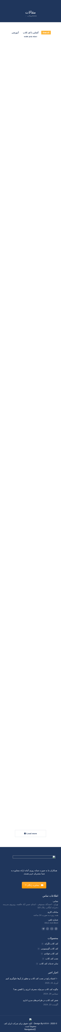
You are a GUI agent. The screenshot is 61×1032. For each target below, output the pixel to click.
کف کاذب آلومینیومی (49, 948)
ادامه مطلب (10, 138)
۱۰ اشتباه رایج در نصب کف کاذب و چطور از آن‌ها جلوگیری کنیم (31, 106)
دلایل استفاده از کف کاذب (42, 697)
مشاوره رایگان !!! (32, 885)
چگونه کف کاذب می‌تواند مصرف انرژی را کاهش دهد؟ (33, 209)
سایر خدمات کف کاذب (48, 963)
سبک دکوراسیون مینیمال (43, 793)
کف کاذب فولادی (51, 953)
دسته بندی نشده (30, 36)
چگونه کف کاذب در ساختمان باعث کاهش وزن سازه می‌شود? (33, 408)
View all (46, 32)
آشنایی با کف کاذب (30, 32)
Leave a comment (35, 112)
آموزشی (15, 32)
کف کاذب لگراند (51, 943)
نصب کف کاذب (51, 958)
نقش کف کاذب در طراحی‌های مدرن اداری (32, 310)
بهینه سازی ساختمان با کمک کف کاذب (35, 505)
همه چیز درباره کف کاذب (43, 601)
